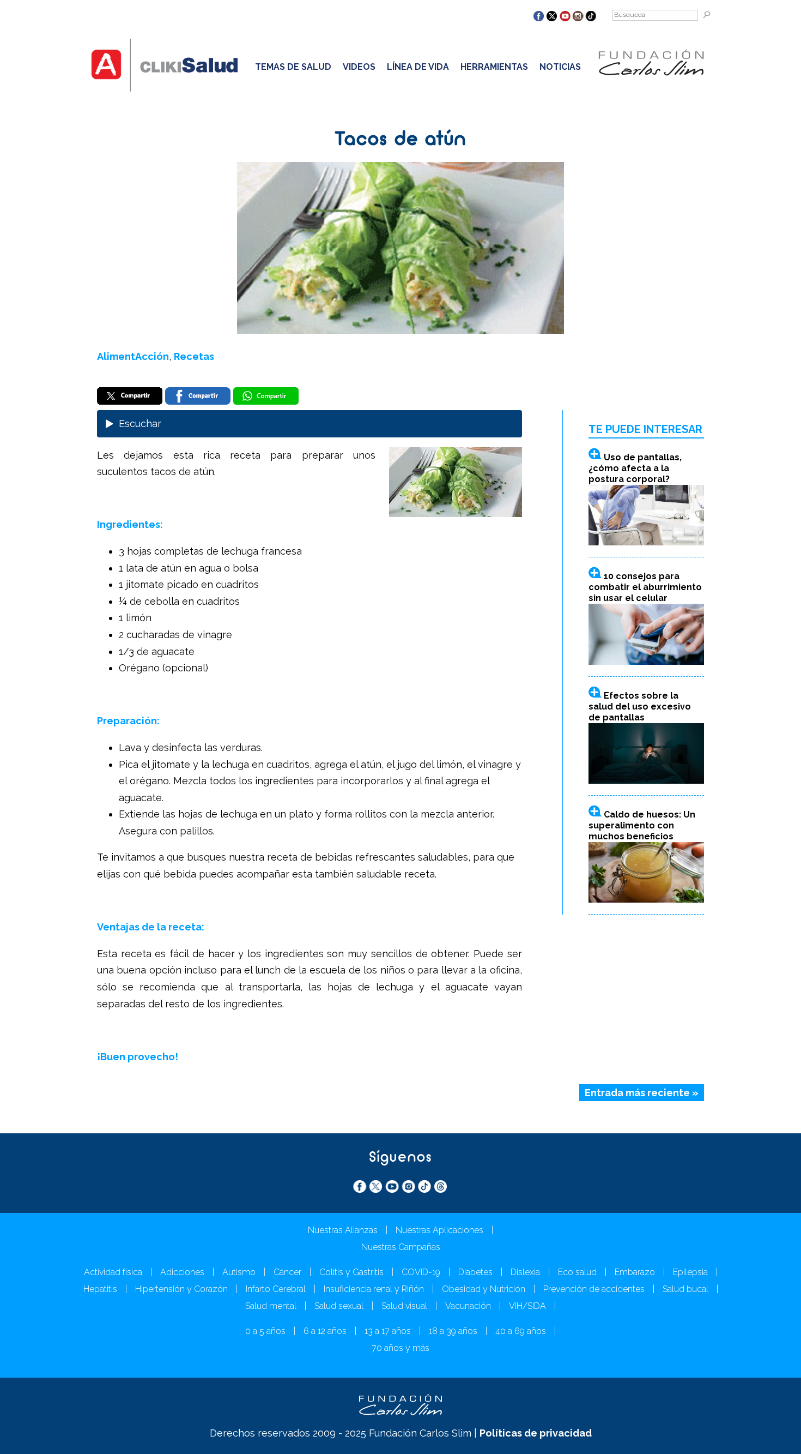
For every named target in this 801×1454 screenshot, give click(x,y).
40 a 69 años (520, 1331)
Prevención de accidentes (594, 1289)
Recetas (194, 356)
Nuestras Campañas (400, 1247)
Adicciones (182, 1272)
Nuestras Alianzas (343, 1230)
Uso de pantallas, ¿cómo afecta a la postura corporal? (635, 468)
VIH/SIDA (527, 1306)
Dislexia (525, 1272)
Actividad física (113, 1272)
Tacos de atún (400, 140)
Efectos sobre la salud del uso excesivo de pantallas (639, 706)
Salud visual (404, 1306)
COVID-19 (421, 1272)
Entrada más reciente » (642, 1092)
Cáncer (287, 1272)
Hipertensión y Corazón (181, 1289)
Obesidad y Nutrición (483, 1289)
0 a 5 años (265, 1331)
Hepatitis (100, 1289)
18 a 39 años (453, 1331)
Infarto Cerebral (276, 1289)
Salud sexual (338, 1306)
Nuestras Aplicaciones (439, 1230)
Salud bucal (685, 1289)
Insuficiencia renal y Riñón (374, 1289)
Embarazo (635, 1272)
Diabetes (475, 1272)
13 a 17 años (388, 1331)
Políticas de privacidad (536, 1433)
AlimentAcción (133, 356)
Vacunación (468, 1306)
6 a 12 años (325, 1331)
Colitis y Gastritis (351, 1272)
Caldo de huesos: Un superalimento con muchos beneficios (641, 825)
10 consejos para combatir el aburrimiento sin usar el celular (645, 587)
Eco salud (577, 1272)
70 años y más (400, 1348)
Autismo (239, 1272)
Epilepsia (690, 1272)
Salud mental (270, 1306)
